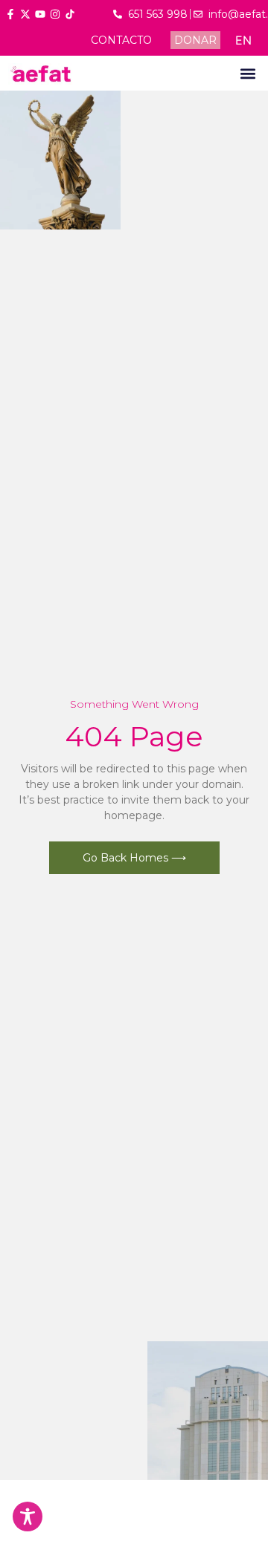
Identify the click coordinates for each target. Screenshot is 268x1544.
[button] (247, 73)
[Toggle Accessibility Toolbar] (27, 1516)
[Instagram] (55, 14)
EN (243, 40)
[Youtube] (40, 14)
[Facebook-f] (10, 14)
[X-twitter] (25, 14)
